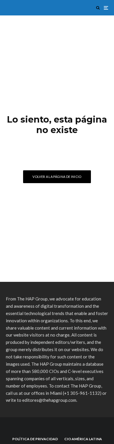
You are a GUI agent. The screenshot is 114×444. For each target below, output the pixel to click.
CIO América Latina (83, 439)
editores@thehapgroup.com (49, 400)
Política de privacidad (35, 439)
